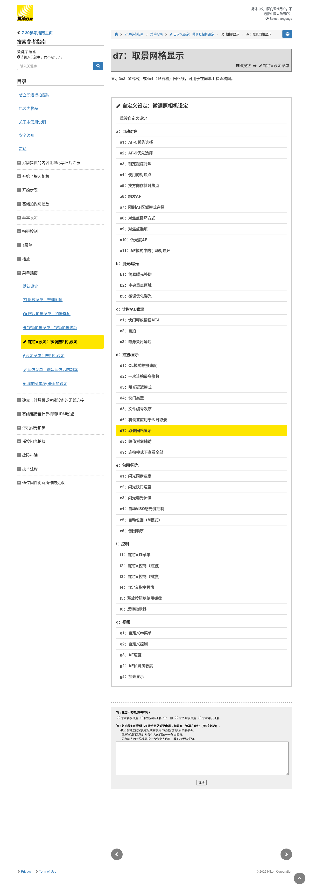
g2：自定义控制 (134, 644)
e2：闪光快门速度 (135, 487)
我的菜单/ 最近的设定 (45, 383)
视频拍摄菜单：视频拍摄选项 (50, 327)
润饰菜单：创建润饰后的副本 (50, 369)
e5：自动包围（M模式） (141, 520)
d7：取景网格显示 (136, 430)
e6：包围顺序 (132, 530)
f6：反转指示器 (133, 609)
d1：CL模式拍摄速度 (138, 365)
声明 (23, 149)
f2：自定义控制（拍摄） (141, 565)
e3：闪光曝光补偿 (135, 497)
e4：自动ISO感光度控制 (142, 508)
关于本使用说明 (32, 122)
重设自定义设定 (133, 118)
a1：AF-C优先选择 (136, 142)
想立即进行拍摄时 (34, 95)
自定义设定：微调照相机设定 (50, 341)
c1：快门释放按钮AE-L (140, 320)
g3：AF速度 (130, 654)
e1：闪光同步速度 (135, 476)
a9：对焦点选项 (133, 229)
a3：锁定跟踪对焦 (135, 163)
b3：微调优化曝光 (136, 296)
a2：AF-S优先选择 (136, 153)
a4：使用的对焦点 (135, 174)
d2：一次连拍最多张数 (139, 376)
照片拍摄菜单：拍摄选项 (46, 313)
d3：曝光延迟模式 (136, 387)
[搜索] (98, 66)
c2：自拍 (128, 330)
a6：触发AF (130, 196)
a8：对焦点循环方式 (137, 218)
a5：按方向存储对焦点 (139, 185)
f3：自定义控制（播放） (141, 576)
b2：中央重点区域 (136, 285)
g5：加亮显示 (132, 676)
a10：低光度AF (133, 239)
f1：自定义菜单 (135, 554)
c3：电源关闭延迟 (135, 341)
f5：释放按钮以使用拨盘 (141, 598)
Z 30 (134, 34)
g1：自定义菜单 (136, 633)
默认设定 (30, 286)
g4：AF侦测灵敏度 (136, 665)
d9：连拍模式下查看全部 (141, 452)
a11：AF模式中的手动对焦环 (145, 250)
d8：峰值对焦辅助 (136, 441)
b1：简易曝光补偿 (136, 274)
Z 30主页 (37, 32)
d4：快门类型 (132, 398)
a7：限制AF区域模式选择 (142, 207)
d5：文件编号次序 (136, 408)
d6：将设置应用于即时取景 (143, 419)
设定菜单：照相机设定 (43, 355)
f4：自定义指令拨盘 (137, 587)
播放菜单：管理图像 (43, 299)
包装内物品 (28, 108)
